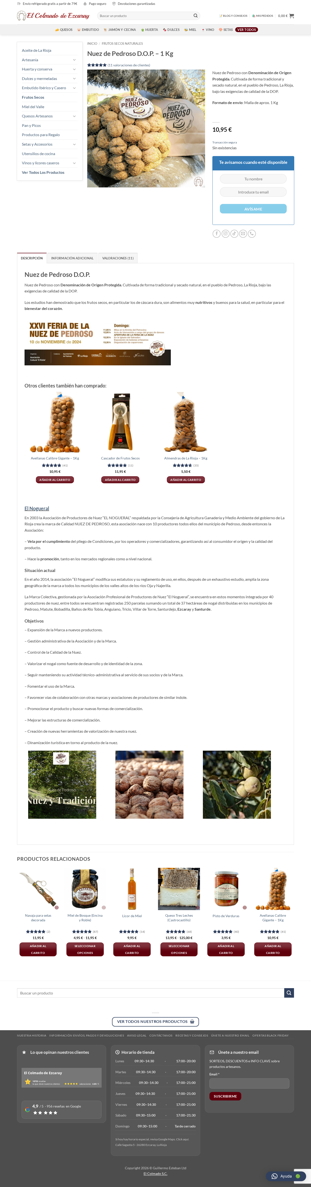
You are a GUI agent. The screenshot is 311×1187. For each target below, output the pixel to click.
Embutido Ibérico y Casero (44, 87)
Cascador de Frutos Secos (120, 458)
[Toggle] (75, 59)
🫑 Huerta (149, 30)
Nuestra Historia (31, 1035)
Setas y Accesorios (37, 144)
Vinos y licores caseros (40, 162)
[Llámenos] (252, 234)
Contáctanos (161, 1035)
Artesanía (30, 59)
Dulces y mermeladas (39, 78)
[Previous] (17, 916)
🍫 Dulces (171, 30)
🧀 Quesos (63, 30)
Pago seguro (97, 4)
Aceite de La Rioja (36, 50)
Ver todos (246, 30)
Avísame (253, 209)
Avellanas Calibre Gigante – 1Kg (55, 458)
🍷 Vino (207, 30)
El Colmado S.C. (155, 1173)
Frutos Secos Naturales (122, 43)
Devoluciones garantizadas (136, 4)
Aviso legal (137, 1035)
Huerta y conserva (37, 69)
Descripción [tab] (32, 258)
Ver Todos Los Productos (43, 172)
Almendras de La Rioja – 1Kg (185, 458)
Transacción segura (224, 142)
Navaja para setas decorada (38, 917)
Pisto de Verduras (226, 916)
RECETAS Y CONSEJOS (191, 1035)
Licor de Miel (132, 916)
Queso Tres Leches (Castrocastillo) (179, 917)
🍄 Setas (226, 30)
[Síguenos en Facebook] (217, 234)
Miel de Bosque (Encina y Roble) (85, 917)
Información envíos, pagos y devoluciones (86, 1035)
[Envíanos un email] (243, 234)
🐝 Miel (190, 30)
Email (214, 1074)
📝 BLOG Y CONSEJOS (233, 15)
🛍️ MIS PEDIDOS (262, 15)
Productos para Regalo (41, 134)
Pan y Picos (31, 125)
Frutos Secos (33, 97)
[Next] (293, 916)
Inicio (92, 43)
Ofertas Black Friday (270, 1035)
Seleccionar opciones (85, 949)
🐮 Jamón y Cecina (120, 30)
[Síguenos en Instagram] (226, 234)
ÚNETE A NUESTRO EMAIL (230, 1035)
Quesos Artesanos (37, 116)
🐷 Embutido (88, 30)
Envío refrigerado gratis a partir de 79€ (50, 4)
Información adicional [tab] (72, 258)
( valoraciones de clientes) (129, 65)
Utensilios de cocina (38, 153)
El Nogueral (37, 508)
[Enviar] (195, 16)
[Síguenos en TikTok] (234, 234)
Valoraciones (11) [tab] (118, 258)
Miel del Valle (33, 106)
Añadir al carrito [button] (54, 479)
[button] (286, 15)
